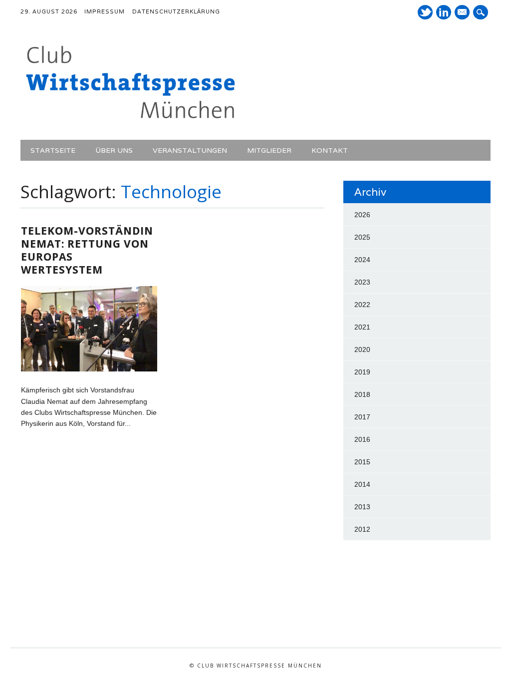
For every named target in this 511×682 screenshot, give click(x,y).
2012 (362, 529)
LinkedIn (443, 12)
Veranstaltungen (190, 150)
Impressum (104, 11)
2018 (362, 394)
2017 (362, 417)
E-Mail (463, 12)
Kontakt (329, 150)
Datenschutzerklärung (176, 11)
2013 (362, 507)
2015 (362, 462)
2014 (362, 484)
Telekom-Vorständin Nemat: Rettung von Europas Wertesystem (87, 250)
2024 (362, 260)
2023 (362, 282)
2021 (362, 327)
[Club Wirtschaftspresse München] (130, 119)
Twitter (425, 12)
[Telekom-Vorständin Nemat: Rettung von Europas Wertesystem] (89, 369)
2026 (362, 215)
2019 (362, 372)
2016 (362, 439)
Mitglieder (269, 150)
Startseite (52, 150)
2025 (362, 237)
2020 (362, 349)
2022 (362, 305)
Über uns (114, 150)
